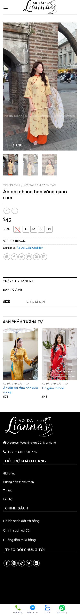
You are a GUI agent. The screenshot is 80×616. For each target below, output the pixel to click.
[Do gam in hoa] (59, 354)
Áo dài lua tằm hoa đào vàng (20, 390)
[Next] (70, 86)
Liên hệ (8, 499)
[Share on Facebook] (14, 256)
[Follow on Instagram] (14, 563)
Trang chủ (11, 185)
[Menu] (5, 7)
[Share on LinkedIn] (43, 256)
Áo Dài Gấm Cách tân (40, 185)
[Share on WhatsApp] (6, 256)
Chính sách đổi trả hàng (21, 521)
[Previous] (9, 86)
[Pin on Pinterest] (36, 256)
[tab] (40, 281)
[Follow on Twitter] (29, 563)
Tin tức (7, 490)
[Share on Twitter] (21, 256)
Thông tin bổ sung (18, 281)
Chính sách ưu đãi (16, 530)
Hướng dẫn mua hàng (19, 540)
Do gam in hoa (53, 388)
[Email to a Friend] (29, 256)
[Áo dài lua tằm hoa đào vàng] (20, 354)
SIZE (6, 229)
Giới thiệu (9, 473)
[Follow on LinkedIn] (36, 563)
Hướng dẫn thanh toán (18, 482)
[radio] (17, 229)
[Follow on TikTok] (21, 563)
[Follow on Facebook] (6, 563)
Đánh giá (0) (12, 289)
